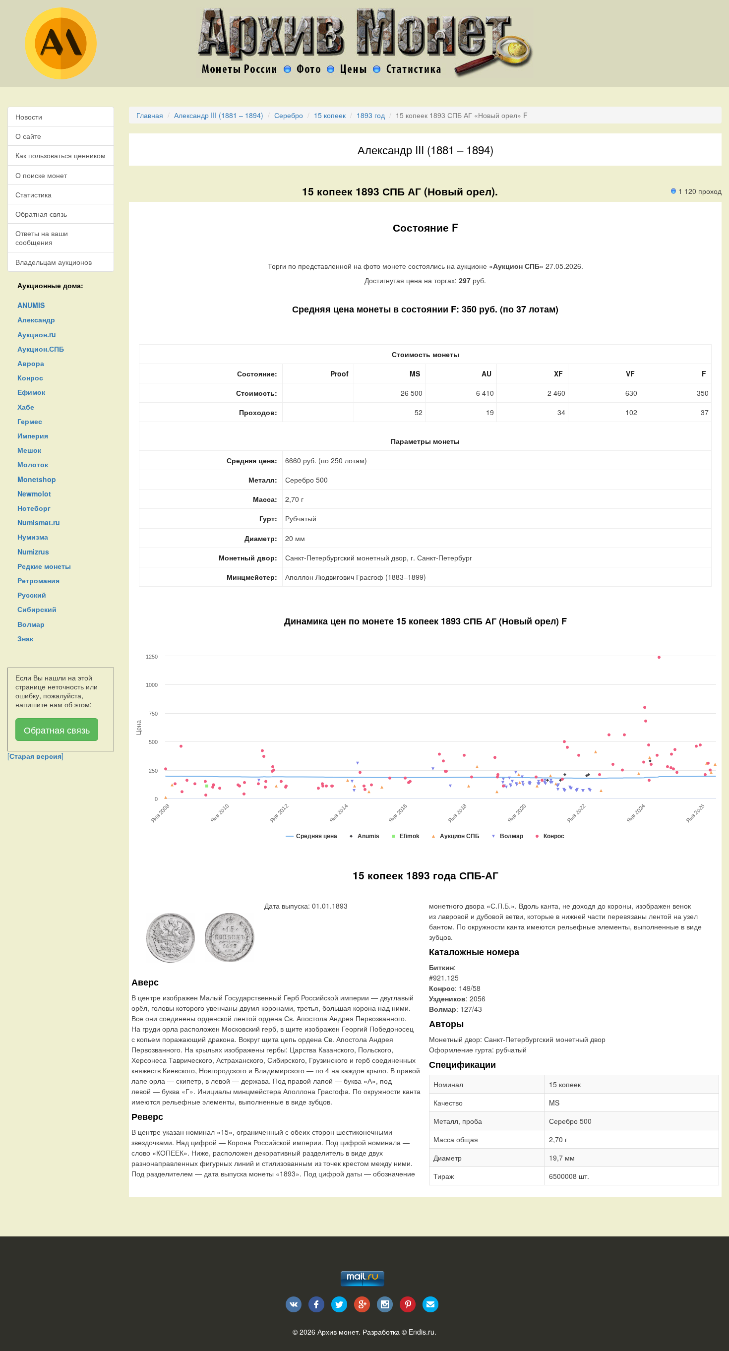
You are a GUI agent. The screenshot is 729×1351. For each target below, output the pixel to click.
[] (35, 756)
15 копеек (330, 115)
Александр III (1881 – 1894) (218, 115)
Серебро (288, 115)
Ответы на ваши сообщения (41, 237)
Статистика (33, 194)
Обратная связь (41, 214)
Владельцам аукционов (53, 262)
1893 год (371, 115)
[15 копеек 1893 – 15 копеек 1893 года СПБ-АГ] (170, 937)
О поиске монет (41, 175)
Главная (149, 115)
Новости (28, 117)
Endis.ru (421, 1332)
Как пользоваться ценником (60, 155)
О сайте (28, 136)
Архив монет (338, 1332)
